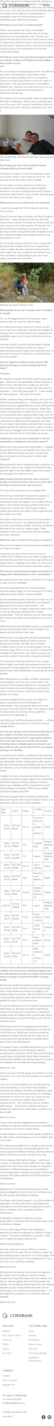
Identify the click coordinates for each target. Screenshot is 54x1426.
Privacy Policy (7, 1417)
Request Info (8, 1385)
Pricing (6, 1349)
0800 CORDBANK (16, 1396)
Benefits (6, 1331)
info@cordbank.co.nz (14, 1403)
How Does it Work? (12, 1336)
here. (13, 1068)
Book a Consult (10, 1380)
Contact (6, 1376)
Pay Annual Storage (38, 1353)
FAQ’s (5, 1344)
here (21, 1244)
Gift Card (33, 1349)
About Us (7, 1340)
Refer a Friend (35, 1344)
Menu (46, 5)
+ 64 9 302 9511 (13, 1399)
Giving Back (34, 1340)
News (31, 1331)
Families (32, 1336)
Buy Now (7, 1353)
